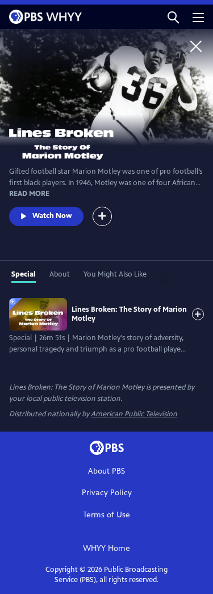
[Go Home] (196, 46)
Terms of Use (106, 515)
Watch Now (52, 215)
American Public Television (134, 414)
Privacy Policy (107, 492)
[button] (173, 17)
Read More (29, 193)
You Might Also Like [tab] (115, 274)
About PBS (106, 471)
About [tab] (59, 274)
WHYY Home (106, 548)
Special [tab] (23, 274)
